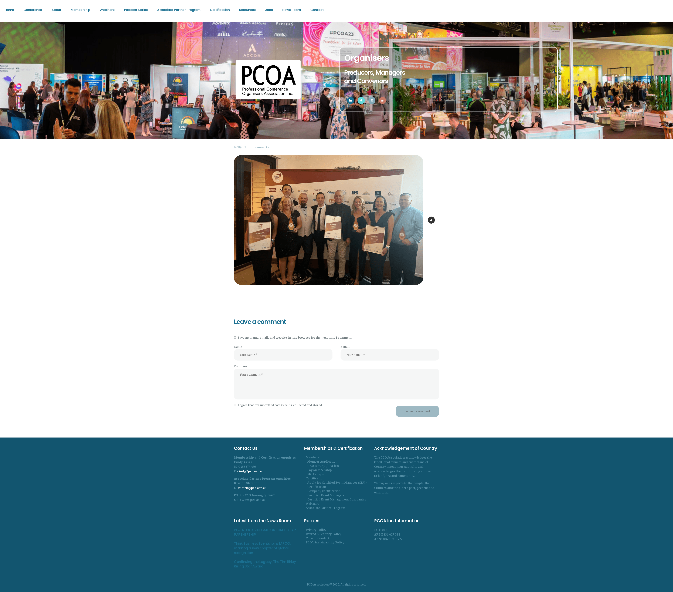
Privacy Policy (316, 530)
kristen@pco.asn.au (252, 488)
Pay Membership (319, 470)
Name (238, 346)
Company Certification (324, 491)
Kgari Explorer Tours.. (433, 220)
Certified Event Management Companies (336, 499)
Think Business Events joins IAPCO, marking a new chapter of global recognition (262, 548)
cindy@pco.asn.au (250, 471)
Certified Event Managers (325, 495)
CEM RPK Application (323, 465)
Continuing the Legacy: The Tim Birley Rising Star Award (265, 564)
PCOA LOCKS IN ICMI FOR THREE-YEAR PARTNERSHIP (265, 532)
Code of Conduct (317, 538)
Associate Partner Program (325, 508)
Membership (315, 457)
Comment (241, 366)
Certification (315, 478)
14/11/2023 (240, 147)
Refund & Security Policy (323, 534)
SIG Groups (315, 474)
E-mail (345, 346)
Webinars (312, 503)
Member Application (322, 461)
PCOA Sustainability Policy (325, 542)
